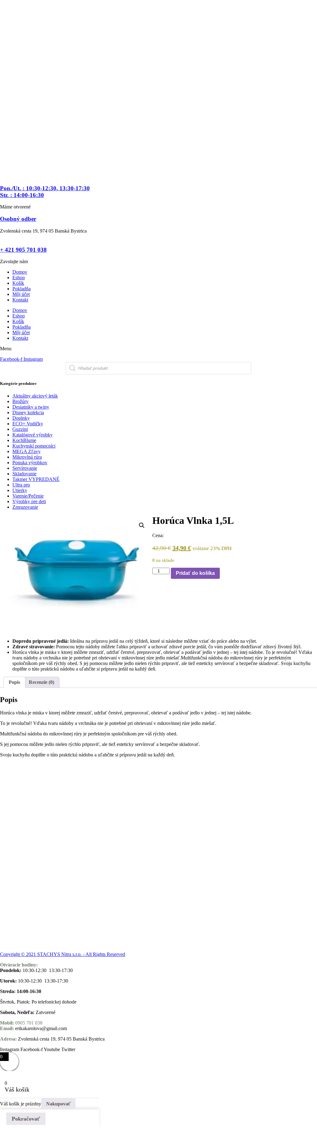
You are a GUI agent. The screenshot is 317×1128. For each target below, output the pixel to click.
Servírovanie (24, 468)
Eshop (18, 277)
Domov (19, 272)
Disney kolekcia (28, 412)
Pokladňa (21, 288)
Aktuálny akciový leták (35, 395)
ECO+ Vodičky (27, 423)
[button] (141, 525)
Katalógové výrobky (32, 434)
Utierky (19, 490)
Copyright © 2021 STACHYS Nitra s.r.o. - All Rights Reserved (62, 954)
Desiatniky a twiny (30, 407)
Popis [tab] (14, 682)
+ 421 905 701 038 (23, 249)
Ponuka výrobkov (29, 462)
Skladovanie (24, 473)
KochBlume (24, 440)
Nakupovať (58, 1103)
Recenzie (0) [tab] (41, 682)
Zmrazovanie (25, 507)
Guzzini (20, 429)
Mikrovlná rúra (27, 457)
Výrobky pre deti (29, 501)
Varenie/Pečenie (28, 496)
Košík (18, 283)
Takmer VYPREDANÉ (35, 479)
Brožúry (20, 401)
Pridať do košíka (195, 573)
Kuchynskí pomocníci (33, 445)
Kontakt (20, 299)
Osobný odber (18, 219)
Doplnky (21, 418)
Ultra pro (21, 484)
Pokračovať (26, 1119)
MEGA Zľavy (26, 451)
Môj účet (21, 294)
